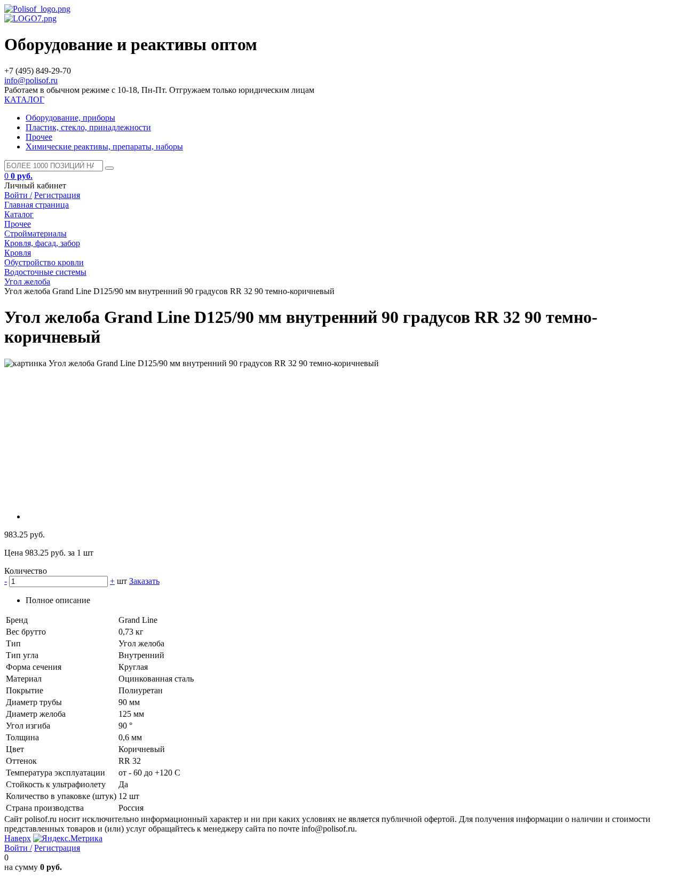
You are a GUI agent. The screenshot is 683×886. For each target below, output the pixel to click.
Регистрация (57, 195)
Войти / (18, 195)
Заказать (144, 581)
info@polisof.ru (31, 80)
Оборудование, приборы (70, 117)
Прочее (39, 136)
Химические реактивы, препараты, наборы (104, 146)
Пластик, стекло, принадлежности (88, 127)
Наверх (17, 838)
